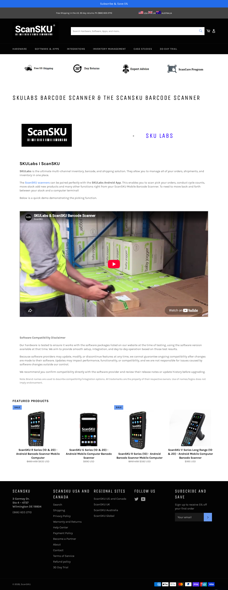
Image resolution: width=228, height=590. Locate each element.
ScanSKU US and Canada (110, 498)
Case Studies (143, 48)
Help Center (60, 527)
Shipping (59, 510)
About (57, 544)
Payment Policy (63, 533)
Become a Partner (64, 538)
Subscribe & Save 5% (114, 3)
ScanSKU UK (102, 504)
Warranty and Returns (67, 521)
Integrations (76, 48)
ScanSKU (25, 584)
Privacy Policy (62, 516)
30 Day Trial (60, 567)
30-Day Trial (168, 48)
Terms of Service (63, 556)
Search (57, 504)
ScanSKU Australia (106, 510)
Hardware (19, 48)
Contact (58, 550)
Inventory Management (109, 48)
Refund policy (62, 561)
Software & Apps (47, 48)
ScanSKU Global (104, 515)
